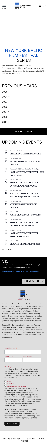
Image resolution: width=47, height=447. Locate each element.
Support (32, 438)
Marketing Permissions (11, 367)
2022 (4, 107)
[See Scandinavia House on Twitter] (27, 281)
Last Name (27, 356)
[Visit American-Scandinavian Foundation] (23, 299)
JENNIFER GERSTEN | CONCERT (25, 215)
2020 (5, 117)
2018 (4, 122)
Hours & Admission (29, 271)
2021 (4, 111)
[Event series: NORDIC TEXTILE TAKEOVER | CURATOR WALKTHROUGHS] (22, 180)
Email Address (10, 348)
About (24, 441)
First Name (8, 356)
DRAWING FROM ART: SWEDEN (25, 244)
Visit (41, 438)
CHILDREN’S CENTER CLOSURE (25, 154)
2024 (5, 96)
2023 (5, 101)
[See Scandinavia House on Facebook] (24, 281)
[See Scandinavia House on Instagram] (33, 281)
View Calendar (7, 249)
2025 (4, 91)
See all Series (23, 131)
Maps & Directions (11, 271)
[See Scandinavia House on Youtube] (30, 281)
